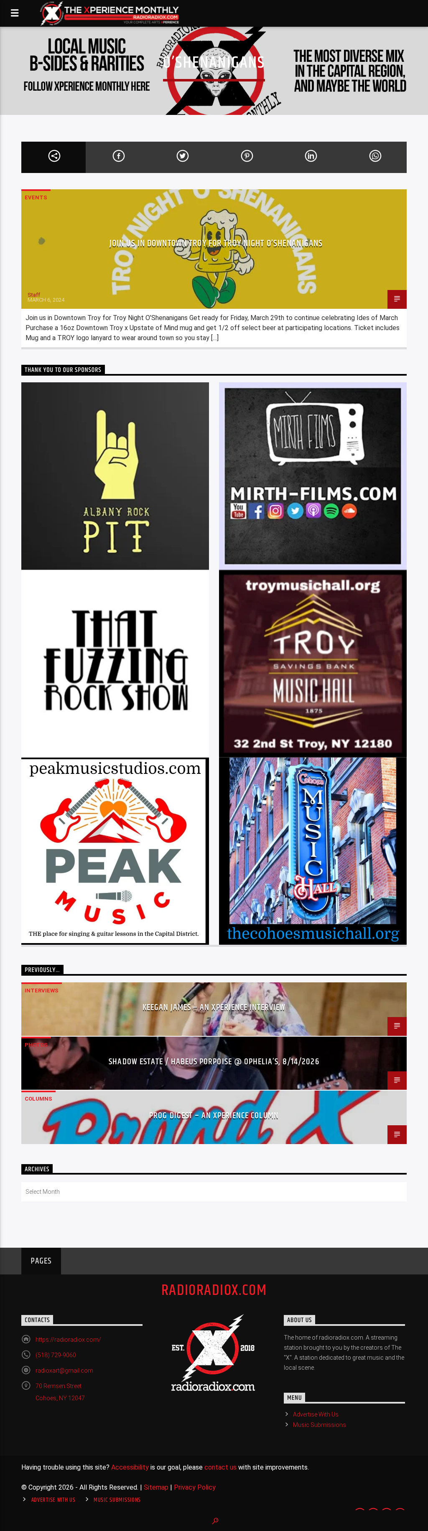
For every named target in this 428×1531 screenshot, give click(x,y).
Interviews (42, 990)
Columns (38, 1099)
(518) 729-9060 (56, 1355)
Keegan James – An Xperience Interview (214, 1007)
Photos (36, 1045)
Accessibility (130, 1467)
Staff (34, 295)
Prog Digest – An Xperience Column (213, 1115)
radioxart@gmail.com (64, 1370)
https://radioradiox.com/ (68, 1339)
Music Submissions (319, 1425)
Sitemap (156, 1487)
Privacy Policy (195, 1487)
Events (36, 197)
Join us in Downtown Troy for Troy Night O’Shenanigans (216, 243)
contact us (220, 1467)
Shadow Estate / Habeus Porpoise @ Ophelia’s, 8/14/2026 (214, 1061)
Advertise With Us (316, 1414)
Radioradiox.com (214, 1290)
